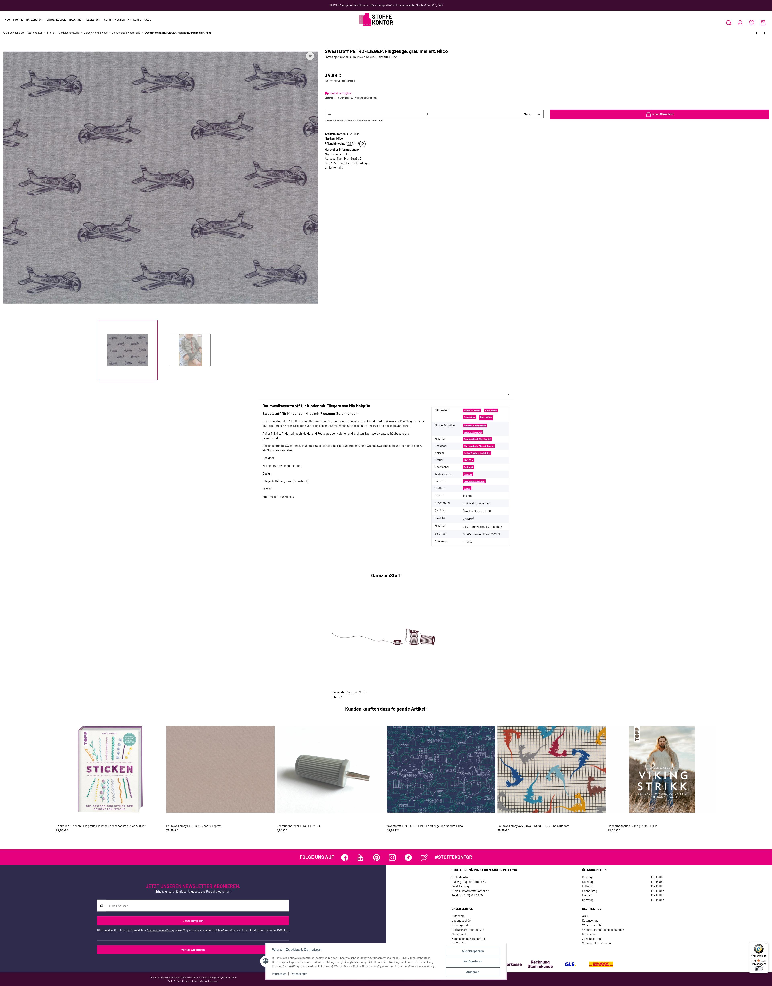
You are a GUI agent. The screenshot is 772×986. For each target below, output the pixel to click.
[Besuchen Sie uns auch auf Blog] (424, 857)
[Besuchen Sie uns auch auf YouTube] (360, 857)
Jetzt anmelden (193, 920)
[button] (728, 23)
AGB (585, 916)
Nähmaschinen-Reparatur (468, 938)
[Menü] (765, 944)
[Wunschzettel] (751, 23)
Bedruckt (468, 467)
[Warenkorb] (763, 23)
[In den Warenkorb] (6, 46)
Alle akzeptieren (473, 951)
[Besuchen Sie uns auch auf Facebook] (345, 857)
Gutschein (458, 916)
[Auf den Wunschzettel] (310, 56)
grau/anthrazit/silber (474, 481)
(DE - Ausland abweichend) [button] (363, 97)
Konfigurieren (472, 961)
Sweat (467, 488)
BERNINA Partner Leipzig (468, 929)
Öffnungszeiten (461, 925)
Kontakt (337, 167)
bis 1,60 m (468, 460)
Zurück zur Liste (15, 32)
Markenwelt (459, 934)
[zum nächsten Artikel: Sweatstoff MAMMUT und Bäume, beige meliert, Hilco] (765, 33)
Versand (351, 80)
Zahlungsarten (591, 938)
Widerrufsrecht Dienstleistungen (603, 929)
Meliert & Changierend (475, 425)
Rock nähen (469, 417)
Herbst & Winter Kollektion (477, 453)
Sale (147, 19)
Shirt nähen (486, 417)
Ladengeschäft (461, 920)
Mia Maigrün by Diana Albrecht (479, 446)
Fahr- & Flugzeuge (473, 432)
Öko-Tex (468, 474)
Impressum (279, 973)
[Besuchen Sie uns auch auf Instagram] (392, 857)
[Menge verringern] (329, 114)
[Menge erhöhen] (538, 114)
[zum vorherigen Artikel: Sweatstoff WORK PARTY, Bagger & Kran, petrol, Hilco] (756, 33)
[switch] (759, 968)
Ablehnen (472, 972)
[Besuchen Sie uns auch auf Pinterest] (376, 857)
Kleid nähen (491, 410)
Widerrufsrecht (592, 925)
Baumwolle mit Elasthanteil (477, 439)
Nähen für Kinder (472, 410)
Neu (7, 19)
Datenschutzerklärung (160, 930)
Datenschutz (299, 973)
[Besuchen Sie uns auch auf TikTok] (408, 857)
